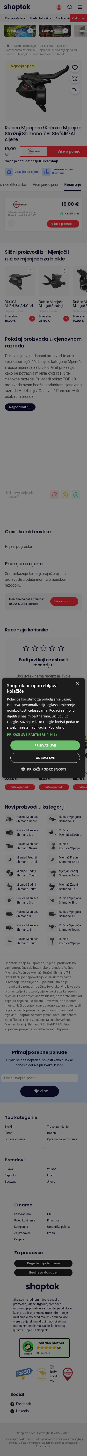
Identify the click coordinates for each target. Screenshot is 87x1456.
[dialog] (43, 728)
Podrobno (56, 727)
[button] (43, 734)
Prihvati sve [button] (45, 745)
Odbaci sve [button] (45, 758)
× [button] (77, 683)
